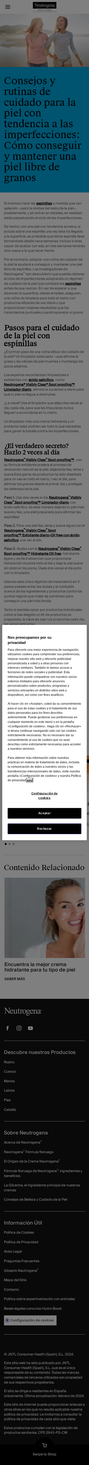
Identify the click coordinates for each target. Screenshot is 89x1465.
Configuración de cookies (44, 795)
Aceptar (44, 813)
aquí (30, 780)
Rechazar (44, 828)
